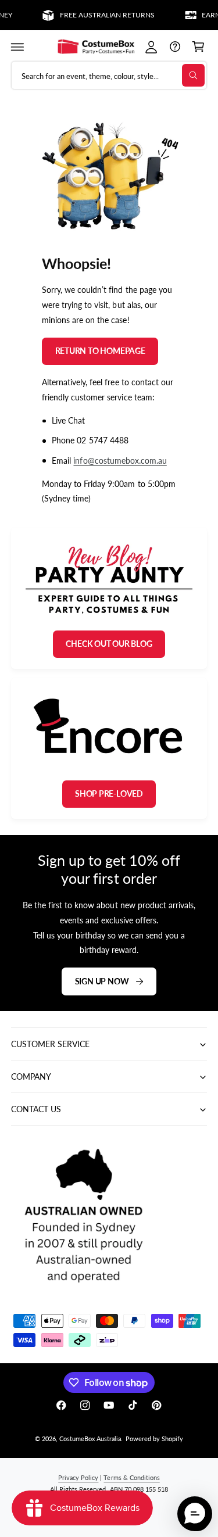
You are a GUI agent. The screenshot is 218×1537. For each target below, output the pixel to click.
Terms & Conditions (131, 1477)
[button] (17, 47)
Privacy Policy (78, 1477)
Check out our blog (109, 644)
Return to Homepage (100, 351)
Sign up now (102, 981)
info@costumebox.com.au (120, 460)
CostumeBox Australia (90, 1438)
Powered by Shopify (154, 1438)
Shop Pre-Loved (109, 793)
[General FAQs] (175, 47)
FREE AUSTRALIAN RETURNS (101, 14)
